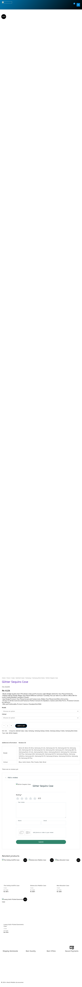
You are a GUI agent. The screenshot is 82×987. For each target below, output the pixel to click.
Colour (4, 714)
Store (8, 678)
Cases (12, 678)
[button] (69, 5)
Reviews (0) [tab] (22, 743)
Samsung (28, 678)
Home (3, 678)
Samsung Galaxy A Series (42, 731)
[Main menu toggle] (78, 4)
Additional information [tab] (9, 743)
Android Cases (20, 678)
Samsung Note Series (38, 678)
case (7, 733)
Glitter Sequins (13, 733)
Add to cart (21, 726)
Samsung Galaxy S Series (57, 731)
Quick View (14, 882)
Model (4, 707)
